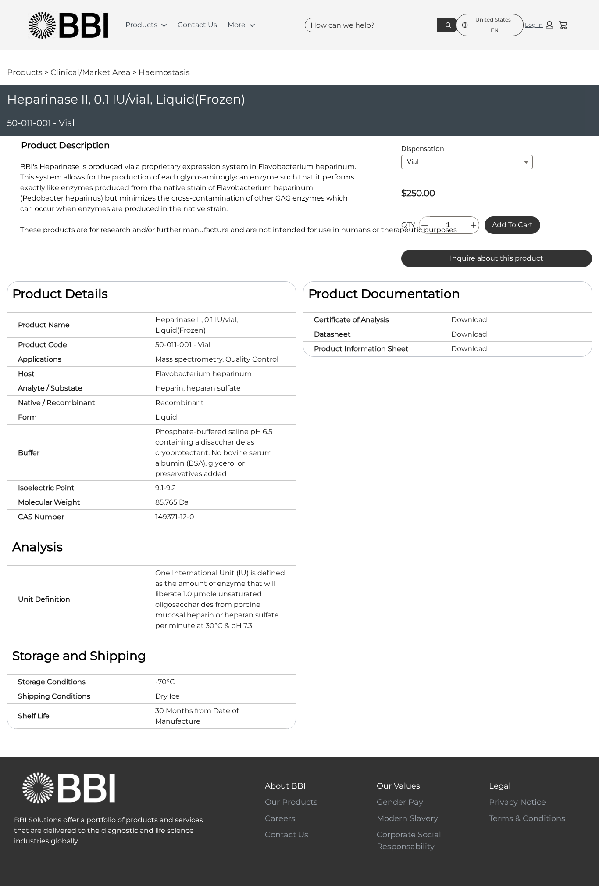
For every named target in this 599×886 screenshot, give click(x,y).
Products (141, 25)
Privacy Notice (517, 802)
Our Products (291, 802)
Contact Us (197, 25)
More (237, 25)
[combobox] (367, 25)
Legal (500, 786)
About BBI (285, 786)
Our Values (398, 786)
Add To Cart (512, 225)
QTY (408, 225)
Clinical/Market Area (90, 72)
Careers (280, 818)
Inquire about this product (496, 258)
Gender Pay (400, 802)
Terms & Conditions (527, 818)
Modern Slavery (407, 818)
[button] (539, 25)
